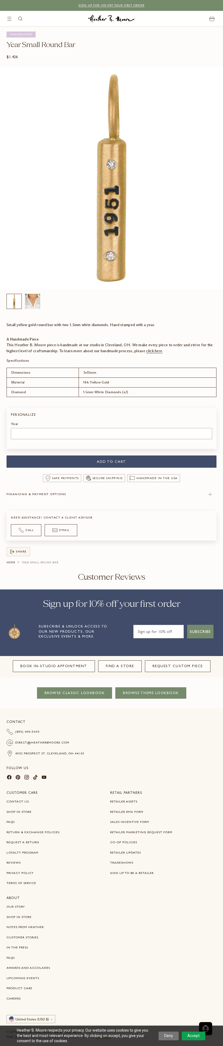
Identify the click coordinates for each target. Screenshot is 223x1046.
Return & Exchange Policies (33, 832)
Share (21, 551)
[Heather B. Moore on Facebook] (9, 778)
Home (11, 562)
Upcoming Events (23, 978)
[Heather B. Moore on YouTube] (44, 778)
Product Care (19, 988)
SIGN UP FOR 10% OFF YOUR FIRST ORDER (111, 5)
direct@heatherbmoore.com (42, 742)
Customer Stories (22, 937)
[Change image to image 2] (32, 301)
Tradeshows (121, 862)
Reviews (14, 862)
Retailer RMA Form (126, 811)
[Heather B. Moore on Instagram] (26, 778)
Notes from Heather (25, 927)
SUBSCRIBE (200, 631)
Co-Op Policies (123, 842)
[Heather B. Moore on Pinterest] (18, 778)
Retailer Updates (125, 852)
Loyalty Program (22, 852)
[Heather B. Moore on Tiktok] (35, 778)
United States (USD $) (32, 1019)
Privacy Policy (20, 873)
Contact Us (18, 801)
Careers (14, 998)
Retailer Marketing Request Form (141, 832)
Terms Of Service (21, 883)
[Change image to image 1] (14, 301)
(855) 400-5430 (27, 731)
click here (154, 350)
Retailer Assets (123, 801)
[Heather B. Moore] (111, 18)
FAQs (11, 821)
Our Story (16, 906)
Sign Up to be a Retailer (132, 873)
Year (14, 424)
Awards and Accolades (28, 967)
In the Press (17, 947)
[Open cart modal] (212, 18)
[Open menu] (9, 18)
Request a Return (23, 842)
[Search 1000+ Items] (20, 18)
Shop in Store (19, 811)
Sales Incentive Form (129, 821)
